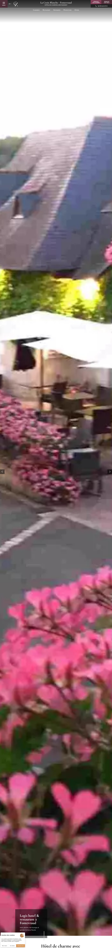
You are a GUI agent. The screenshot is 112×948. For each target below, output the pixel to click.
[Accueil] (16, 4)
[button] (2, 471)
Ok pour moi (21, 945)
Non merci (4, 945)
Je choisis (12, 945)
